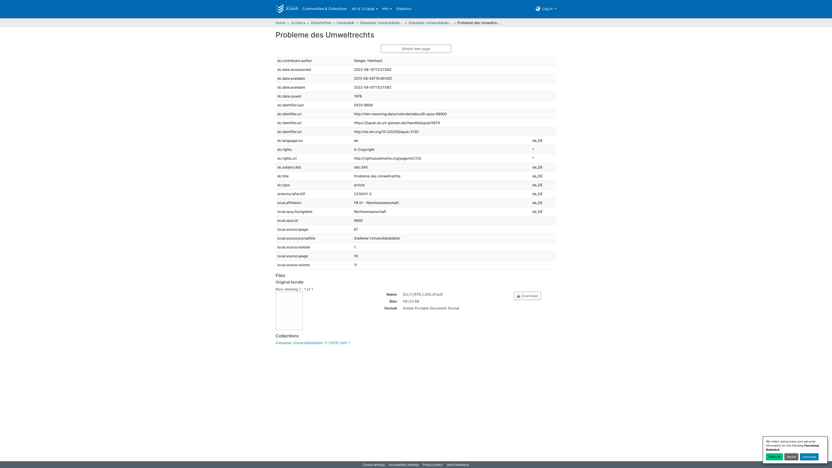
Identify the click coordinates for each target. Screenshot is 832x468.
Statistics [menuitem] (403, 8)
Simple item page (416, 49)
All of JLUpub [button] (363, 8)
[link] (527, 296)
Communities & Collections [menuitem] (324, 8)
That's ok (774, 456)
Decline (791, 456)
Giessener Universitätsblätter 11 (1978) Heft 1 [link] (430, 23)
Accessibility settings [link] (404, 464)
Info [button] (385, 8)
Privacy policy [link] (433, 464)
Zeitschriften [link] (321, 23)
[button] (287, 8)
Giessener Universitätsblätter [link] (381, 23)
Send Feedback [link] (458, 464)
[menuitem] (364, 8)
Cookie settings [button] (374, 464)
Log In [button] (548, 8)
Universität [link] (345, 23)
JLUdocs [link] (298, 23)
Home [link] (280, 23)
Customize (809, 456)
